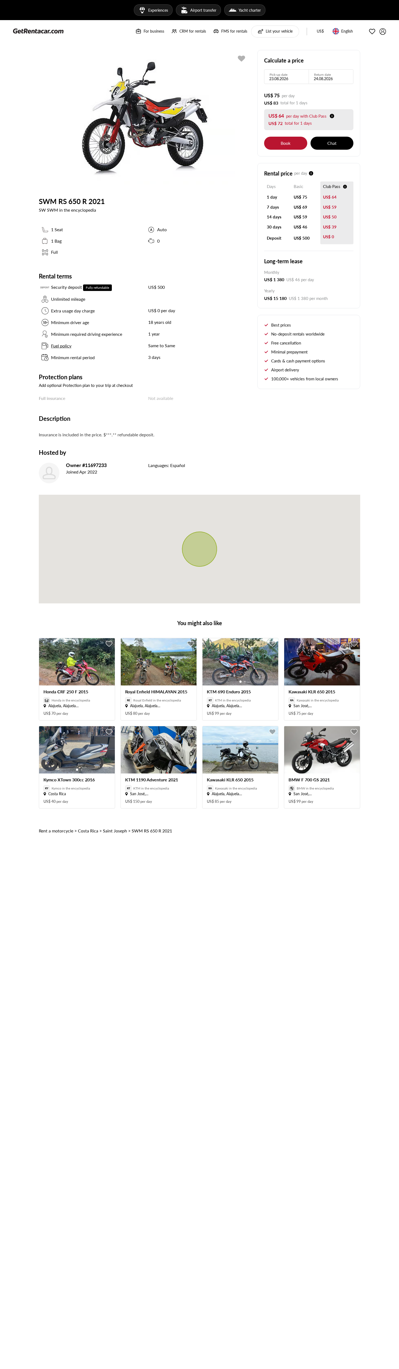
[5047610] (241, 58)
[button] (320, 31)
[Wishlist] (372, 31)
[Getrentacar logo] (38, 30)
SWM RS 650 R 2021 (152, 830)
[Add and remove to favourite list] (109, 644)
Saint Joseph (115, 830)
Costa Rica (88, 830)
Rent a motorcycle (56, 830)
